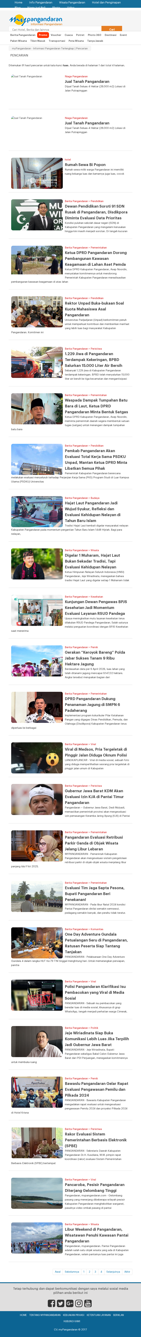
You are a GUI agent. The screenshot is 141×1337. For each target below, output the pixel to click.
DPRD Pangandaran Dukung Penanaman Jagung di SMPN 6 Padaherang (92, 705)
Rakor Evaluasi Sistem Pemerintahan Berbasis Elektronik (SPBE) (96, 1140)
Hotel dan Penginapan (106, 2)
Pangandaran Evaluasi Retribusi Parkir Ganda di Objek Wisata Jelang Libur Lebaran (94, 843)
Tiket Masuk (37, 41)
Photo (56, 7)
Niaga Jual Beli (36, 7)
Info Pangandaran (40, 2)
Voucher (56, 35)
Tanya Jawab (95, 41)
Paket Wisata (18, 41)
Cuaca (69, 35)
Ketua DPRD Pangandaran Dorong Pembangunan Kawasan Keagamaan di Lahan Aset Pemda (96, 258)
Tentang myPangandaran (45, 1315)
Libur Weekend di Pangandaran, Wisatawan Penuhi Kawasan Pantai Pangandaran (96, 1235)
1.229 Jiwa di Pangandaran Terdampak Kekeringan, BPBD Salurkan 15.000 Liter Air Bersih (93, 360)
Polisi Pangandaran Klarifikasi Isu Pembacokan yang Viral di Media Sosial (95, 992)
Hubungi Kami (72, 1321)
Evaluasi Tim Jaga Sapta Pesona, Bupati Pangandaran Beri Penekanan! (95, 894)
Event (123, 35)
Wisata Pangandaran (72, 2)
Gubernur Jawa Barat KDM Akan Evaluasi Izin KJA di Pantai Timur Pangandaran (94, 797)
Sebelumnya (72, 1272)
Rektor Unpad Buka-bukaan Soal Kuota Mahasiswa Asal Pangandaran (94, 309)
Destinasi (110, 35)
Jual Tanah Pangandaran (87, 82)
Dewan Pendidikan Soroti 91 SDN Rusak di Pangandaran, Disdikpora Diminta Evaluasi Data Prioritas (96, 212)
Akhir (127, 1272)
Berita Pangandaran (22, 35)
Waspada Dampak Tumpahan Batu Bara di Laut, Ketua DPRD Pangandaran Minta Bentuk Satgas (96, 406)
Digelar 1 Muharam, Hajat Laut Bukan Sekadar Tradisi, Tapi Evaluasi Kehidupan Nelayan (92, 561)
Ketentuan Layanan (99, 1315)
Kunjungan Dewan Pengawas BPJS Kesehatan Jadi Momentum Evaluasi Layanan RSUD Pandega (96, 608)
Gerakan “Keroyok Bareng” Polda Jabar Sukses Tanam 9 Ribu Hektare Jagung (95, 658)
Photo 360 (94, 35)
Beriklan (118, 1315)
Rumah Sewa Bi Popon (85, 165)
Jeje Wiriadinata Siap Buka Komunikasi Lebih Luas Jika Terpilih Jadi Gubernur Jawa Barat (97, 1039)
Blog (17, 7)
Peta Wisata (76, 41)
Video (70, 7)
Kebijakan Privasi (73, 1315)
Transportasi (57, 41)
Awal (58, 1272)
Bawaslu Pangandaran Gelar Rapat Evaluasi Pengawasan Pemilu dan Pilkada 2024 (96, 1089)
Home (18, 2)
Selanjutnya (113, 1272)
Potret (80, 35)
